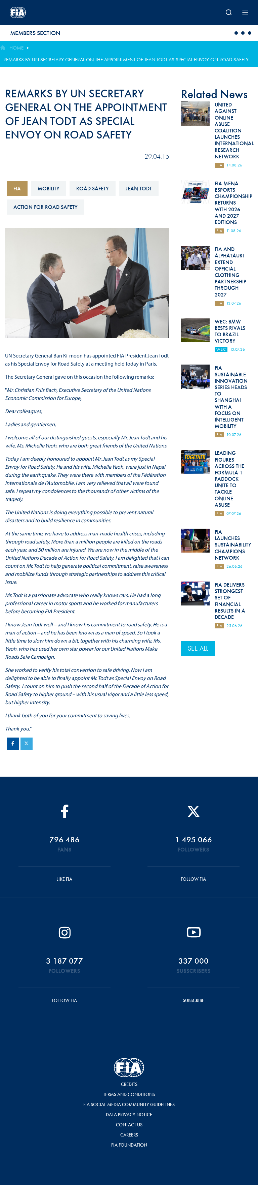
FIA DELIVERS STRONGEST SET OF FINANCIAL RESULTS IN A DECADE (230, 601)
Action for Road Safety (45, 207)
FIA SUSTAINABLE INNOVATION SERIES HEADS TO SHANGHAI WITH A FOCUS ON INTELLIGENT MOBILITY (231, 397)
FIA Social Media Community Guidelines (129, 1104)
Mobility (48, 188)
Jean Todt (139, 188)
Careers (129, 1135)
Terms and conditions (129, 1094)
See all (198, 648)
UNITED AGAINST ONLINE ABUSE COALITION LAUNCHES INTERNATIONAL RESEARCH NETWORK (234, 130)
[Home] (53, 12)
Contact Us (129, 1125)
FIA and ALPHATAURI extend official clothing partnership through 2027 (230, 272)
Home (16, 47)
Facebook (13, 744)
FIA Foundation (129, 1145)
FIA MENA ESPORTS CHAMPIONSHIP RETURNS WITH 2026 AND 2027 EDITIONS (233, 203)
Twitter (26, 744)
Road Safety (92, 188)
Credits (129, 1084)
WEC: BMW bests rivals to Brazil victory (230, 331)
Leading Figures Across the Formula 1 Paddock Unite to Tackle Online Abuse (229, 478)
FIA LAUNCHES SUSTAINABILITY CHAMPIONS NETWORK (233, 544)
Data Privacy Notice (129, 1115)
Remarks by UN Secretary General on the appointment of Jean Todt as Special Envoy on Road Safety (126, 59)
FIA (17, 188)
